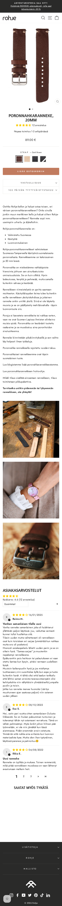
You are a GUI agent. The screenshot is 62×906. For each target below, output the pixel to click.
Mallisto (30, 868)
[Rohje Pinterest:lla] (36, 895)
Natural (27, 159)
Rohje (30, 857)
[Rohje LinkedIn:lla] (48, 895)
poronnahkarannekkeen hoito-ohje (25, 371)
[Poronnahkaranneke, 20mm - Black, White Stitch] (19, 830)
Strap (31, 152)
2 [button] (23, 776)
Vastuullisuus (31, 182)
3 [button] (31, 776)
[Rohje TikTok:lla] (42, 895)
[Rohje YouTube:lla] (23, 895)
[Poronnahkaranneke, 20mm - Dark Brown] (8, 830)
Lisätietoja (30, 847)
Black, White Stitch (43, 159)
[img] (21, 615)
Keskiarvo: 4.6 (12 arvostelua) (19, 599)
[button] (24, 125)
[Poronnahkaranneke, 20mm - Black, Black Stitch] (15, 830)
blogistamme (14, 364)
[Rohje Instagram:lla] (11, 895)
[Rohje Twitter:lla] (30, 895)
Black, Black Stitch (35, 159)
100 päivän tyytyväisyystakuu (31, 190)
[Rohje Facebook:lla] (17, 895)
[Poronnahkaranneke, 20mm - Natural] (11, 830)
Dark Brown (19, 159)
